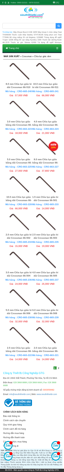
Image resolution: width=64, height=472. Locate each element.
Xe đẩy (3, 467)
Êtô (25, 453)
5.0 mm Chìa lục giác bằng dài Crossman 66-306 (19, 162)
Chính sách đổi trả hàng (14, 429)
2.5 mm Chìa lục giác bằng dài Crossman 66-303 (19, 351)
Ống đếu (34, 453)
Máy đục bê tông (39, 455)
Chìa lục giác (18, 450)
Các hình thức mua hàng (15, 441)
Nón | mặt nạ (41, 462)
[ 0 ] (57, 2)
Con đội (50, 464)
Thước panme (15, 462)
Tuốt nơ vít (43, 453)
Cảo (31, 450)
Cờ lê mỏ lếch (39, 450)
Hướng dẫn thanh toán (14, 437)
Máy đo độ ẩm (50, 460)
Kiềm (29, 453)
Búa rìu (27, 450)
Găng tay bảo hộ (26, 464)
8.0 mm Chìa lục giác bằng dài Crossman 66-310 (45, 162)
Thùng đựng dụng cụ (15, 467)
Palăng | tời (57, 464)
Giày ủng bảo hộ (39, 464)
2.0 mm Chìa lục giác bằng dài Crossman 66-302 (45, 351)
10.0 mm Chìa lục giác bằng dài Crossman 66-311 (19, 200)
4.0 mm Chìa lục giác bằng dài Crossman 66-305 (45, 124)
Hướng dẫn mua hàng (13, 433)
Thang (3, 464)
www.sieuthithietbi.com (47, 394)
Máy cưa (16, 455)
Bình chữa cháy (28, 462)
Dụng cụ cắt (50, 450)
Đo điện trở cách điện (32, 457)
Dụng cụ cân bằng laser (20, 460)
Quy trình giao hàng (12, 424)
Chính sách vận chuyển (14, 420)
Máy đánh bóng (26, 455)
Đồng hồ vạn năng (48, 457)
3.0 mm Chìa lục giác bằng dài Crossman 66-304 (19, 124)
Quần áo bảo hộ (12, 464)
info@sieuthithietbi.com (19, 394)
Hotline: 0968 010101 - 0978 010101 (25, 3)
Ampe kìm (20, 457)
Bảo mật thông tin (11, 416)
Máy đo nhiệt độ (37, 460)
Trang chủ (13, 48)
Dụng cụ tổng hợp (15, 453)
